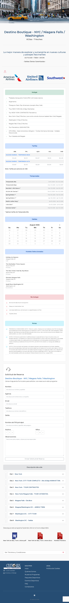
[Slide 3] (37, 21)
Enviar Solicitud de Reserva (34, 459)
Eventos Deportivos (32, 581)
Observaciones (10, 437)
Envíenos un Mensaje (10, 573)
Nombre (8, 387)
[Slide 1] (31, 21)
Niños (38, 429)
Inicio (26, 568)
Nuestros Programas (32, 574)
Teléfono (8, 408)
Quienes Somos (30, 571)
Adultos (8, 429)
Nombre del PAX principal (14, 422)
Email (7, 401)
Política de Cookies (53, 568)
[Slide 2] (34, 21)
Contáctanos (29, 587)
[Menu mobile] (66, 3)
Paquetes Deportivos (32, 577)
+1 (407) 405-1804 (10, 570)
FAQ (26, 584)
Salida (7, 415)
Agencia (8, 394)
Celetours (17, 2)
